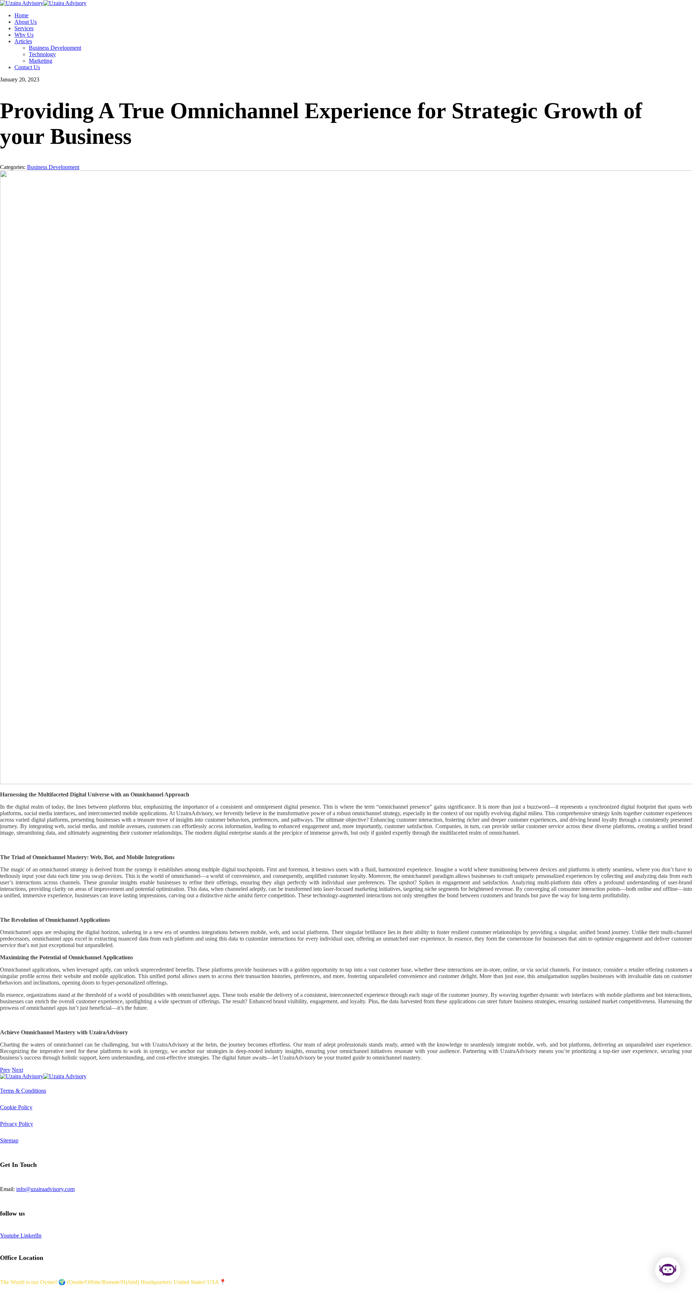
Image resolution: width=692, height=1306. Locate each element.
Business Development (53, 167)
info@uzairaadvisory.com (45, 1189)
